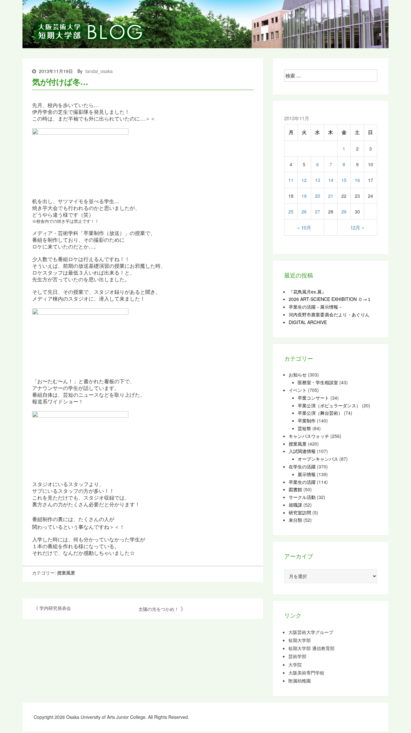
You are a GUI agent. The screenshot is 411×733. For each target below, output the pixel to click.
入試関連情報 (302, 451)
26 (304, 211)
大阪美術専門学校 (306, 673)
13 (317, 180)
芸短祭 (304, 428)
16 (357, 180)
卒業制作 (307, 420)
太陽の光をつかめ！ (158, 609)
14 (330, 180)
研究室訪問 (300, 512)
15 (343, 180)
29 (343, 211)
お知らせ (298, 374)
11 (290, 180)
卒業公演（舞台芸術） (320, 413)
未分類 (295, 520)
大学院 (295, 665)
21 (330, 196)
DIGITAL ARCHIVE (308, 322)
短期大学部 (299, 640)
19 (304, 196)
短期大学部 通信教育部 (311, 648)
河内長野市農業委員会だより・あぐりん (329, 314)
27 (317, 211)
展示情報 (307, 474)
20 (317, 196)
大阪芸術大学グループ (310, 632)
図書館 (295, 489)
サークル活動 (302, 497)
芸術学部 (297, 656)
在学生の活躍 (302, 466)
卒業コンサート (313, 397)
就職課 (295, 505)
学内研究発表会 (55, 608)
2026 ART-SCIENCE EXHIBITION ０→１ (330, 299)
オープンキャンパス (318, 459)
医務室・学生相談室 (318, 382)
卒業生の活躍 (302, 482)
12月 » (357, 227)
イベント (298, 390)
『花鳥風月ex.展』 (307, 291)
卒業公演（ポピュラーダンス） (329, 405)
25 (290, 211)
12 (304, 180)
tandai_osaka (99, 71)
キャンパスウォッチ (309, 436)
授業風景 (66, 572)
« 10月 (304, 227)
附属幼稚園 (299, 681)
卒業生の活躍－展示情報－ (316, 306)
